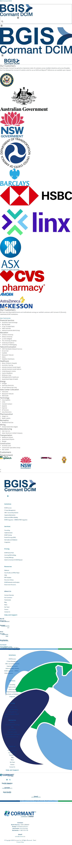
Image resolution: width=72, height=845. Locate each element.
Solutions (7, 504)
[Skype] (10, 779)
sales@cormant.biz (36, 797)
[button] (18, 17)
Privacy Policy (52, 800)
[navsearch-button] (2, 21)
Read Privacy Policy (13, 649)
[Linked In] (7, 495)
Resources (8, 566)
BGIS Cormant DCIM (6, 1)
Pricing (6, 549)
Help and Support (10, 615)
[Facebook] (5, 495)
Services (7, 526)
